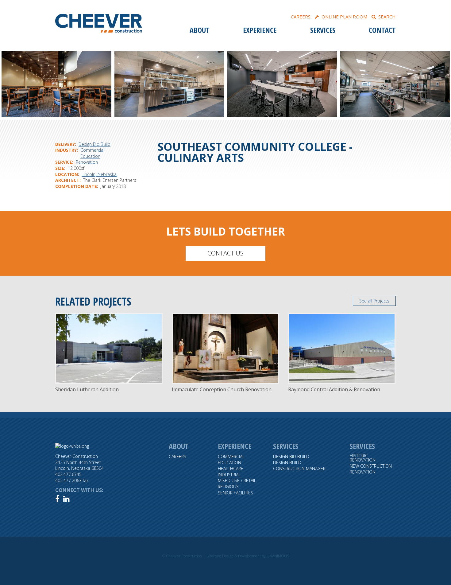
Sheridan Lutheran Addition (87, 389)
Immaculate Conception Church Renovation (222, 389)
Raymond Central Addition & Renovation (334, 389)
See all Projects (374, 301)
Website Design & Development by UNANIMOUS (248, 556)
